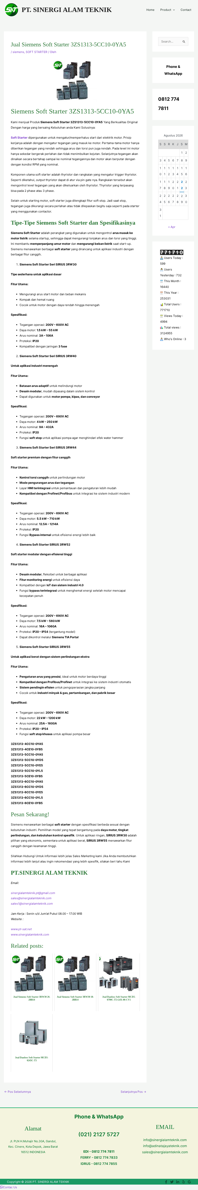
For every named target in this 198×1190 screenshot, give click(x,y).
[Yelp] (183, 1182)
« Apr (171, 227)
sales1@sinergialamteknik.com (32, 903)
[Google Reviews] (189, 1182)
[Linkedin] (177, 1182)
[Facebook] (166, 1182)
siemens (18, 52)
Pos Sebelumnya (17, 1092)
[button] (173, 10)
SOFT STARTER (36, 52)
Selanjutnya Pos (133, 1092)
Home (150, 10)
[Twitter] (172, 1182)
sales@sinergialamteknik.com (31, 898)
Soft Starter (19, 137)
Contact (186, 10)
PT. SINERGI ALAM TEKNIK (67, 10)
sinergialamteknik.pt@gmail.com (33, 893)
